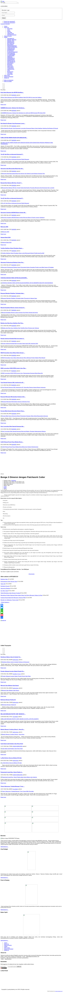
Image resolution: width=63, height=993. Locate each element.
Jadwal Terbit (10, 33)
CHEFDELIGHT (11, 48)
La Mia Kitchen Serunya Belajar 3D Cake (11, 758)
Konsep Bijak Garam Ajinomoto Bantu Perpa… (13, 411)
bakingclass (15, 659)
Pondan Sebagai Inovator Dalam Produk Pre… (13, 671)
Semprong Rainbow (5, 588)
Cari (2, 2)
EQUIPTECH (10, 50)
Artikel (5, 37)
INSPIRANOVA (11, 59)
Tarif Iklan (9, 32)
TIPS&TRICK (10, 68)
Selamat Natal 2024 (6, 237)
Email (5, 488)
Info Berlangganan (11, 34)
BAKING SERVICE (11, 39)
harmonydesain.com (58, 991)
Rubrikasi (13, 480)
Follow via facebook (8, 80)
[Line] (31, 612)
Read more (3, 104)
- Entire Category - (5, 602)
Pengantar (9, 28)
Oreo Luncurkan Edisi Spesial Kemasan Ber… (13, 426)
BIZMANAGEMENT (12, 45)
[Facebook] (31, 605)
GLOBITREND (10, 55)
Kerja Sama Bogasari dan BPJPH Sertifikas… (12, 92)
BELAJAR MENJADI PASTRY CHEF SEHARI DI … (13, 714)
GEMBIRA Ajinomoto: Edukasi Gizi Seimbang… (13, 107)
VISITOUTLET (10, 69)
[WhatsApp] (31, 610)
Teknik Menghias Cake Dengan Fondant (10, 593)
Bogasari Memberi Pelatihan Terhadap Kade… (13, 293)
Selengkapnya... (4, 846)
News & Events (8, 36)
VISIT (8, 70)
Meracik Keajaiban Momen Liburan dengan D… (13, 307)
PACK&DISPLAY (11, 61)
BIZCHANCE (10, 44)
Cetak (5, 486)
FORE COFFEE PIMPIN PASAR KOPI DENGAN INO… (14, 137)
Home (5, 26)
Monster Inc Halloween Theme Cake (9, 600)
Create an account (5, 23)
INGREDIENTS (11, 58)
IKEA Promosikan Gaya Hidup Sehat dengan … (13, 352)
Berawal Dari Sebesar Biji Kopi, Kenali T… (11, 182)
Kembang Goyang (5, 586)
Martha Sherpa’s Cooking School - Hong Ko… (13, 729)
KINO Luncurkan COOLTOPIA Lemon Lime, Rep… (13, 368)
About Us (6, 27)
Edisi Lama (7, 75)
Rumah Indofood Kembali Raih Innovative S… (13, 338)
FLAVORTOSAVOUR (12, 52)
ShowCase (10, 65)
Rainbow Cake (4, 579)
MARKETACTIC (11, 60)
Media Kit (6, 77)
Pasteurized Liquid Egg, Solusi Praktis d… (12, 772)
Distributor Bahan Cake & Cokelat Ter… (11, 657)
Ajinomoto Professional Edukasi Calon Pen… (12, 262)
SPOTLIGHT (10, 66)
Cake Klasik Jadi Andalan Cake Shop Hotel (12, 743)
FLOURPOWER (11, 54)
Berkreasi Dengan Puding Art (8, 699)
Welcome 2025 (4, 226)
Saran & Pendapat (8, 76)
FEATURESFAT (11, 53)
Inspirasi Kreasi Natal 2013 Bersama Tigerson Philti (13, 597)
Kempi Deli (10, 74)
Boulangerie (10, 71)
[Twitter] (31, 607)
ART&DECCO (10, 38)
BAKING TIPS (10, 41)
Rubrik (9, 31)
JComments (31, 574)
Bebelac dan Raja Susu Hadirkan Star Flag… (12, 323)
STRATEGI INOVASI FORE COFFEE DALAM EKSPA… (14, 277)
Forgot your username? (9, 22)
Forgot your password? (9, 21)
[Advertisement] (10, 463)
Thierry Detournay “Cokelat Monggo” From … (13, 786)
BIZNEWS (9, 64)
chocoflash (15, 716)
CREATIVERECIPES (12, 47)
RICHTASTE (10, 63)
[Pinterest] (31, 615)
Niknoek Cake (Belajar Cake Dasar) (10, 685)
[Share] (31, 617)
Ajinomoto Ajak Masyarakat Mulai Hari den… (12, 168)
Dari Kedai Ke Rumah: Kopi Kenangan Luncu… (13, 123)
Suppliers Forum (17, 673)
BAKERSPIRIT (10, 42)
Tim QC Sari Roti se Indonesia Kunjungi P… (12, 154)
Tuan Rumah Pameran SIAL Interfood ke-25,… (13, 382)
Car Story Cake (4, 590)
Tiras (8, 29)
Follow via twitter (8, 81)
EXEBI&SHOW (10, 49)
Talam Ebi (3, 583)
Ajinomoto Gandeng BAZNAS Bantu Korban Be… (13, 212)
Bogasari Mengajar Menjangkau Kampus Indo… (13, 396)
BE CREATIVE (10, 43)
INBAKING (9, 57)
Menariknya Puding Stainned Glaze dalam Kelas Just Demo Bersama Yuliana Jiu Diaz (21, 595)
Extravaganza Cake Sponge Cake (9, 581)
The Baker (9, 72)
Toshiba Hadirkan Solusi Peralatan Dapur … (12, 248)
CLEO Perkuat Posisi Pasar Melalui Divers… (12, 442)
